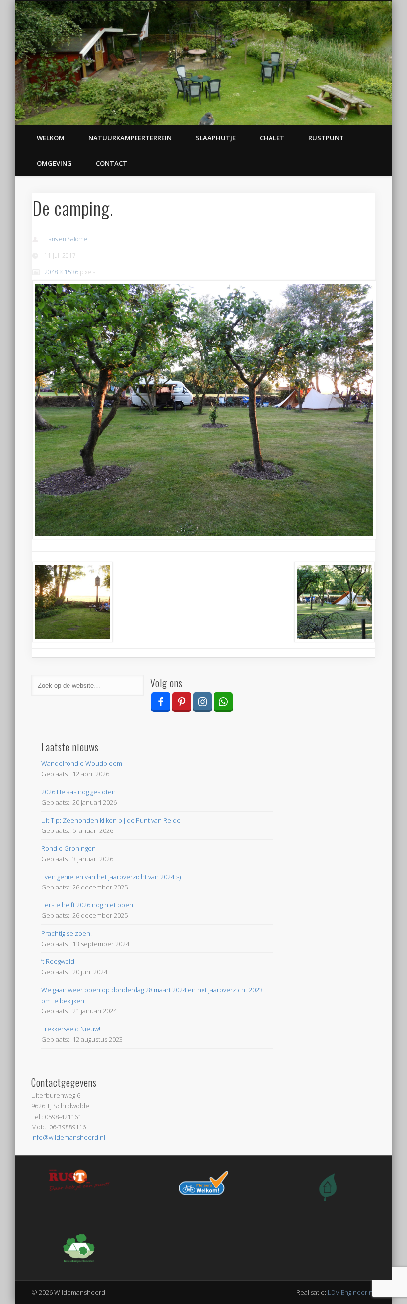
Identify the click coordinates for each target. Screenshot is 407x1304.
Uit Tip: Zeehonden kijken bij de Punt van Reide (111, 820)
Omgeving (54, 163)
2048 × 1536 (61, 272)
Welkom (51, 137)
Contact (111, 163)
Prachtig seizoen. (66, 933)
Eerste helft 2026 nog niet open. (88, 904)
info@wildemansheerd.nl (68, 1137)
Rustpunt (326, 137)
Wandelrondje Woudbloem (81, 763)
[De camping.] (203, 409)
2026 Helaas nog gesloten (78, 791)
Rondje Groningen (68, 848)
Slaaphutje (216, 137)
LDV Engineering (352, 1292)
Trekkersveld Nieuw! (70, 1028)
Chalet (272, 137)
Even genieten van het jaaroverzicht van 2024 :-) (111, 876)
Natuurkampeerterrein (130, 137)
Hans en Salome (65, 239)
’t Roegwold (57, 961)
